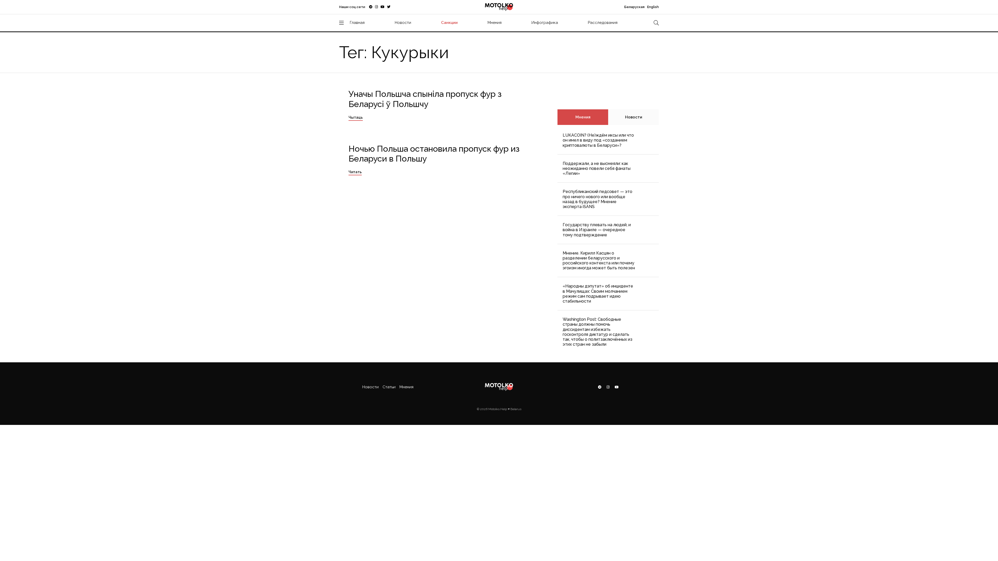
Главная (357, 22)
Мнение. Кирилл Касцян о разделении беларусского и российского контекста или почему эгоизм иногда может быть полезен (599, 261)
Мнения (495, 22)
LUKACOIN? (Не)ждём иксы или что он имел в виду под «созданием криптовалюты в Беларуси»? (598, 140)
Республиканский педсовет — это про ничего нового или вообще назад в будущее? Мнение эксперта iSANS (597, 199)
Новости (403, 22)
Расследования (603, 22)
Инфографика (544, 22)
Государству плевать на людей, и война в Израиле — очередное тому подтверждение (597, 229)
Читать (355, 172)
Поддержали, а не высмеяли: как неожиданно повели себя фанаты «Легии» (597, 168)
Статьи (389, 387)
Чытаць (356, 117)
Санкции (449, 22)
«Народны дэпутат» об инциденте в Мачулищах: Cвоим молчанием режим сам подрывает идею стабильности (598, 294)
